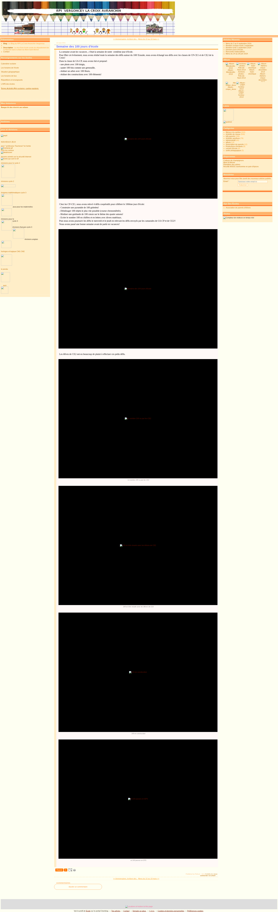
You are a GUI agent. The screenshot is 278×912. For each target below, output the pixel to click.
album (228, 142)
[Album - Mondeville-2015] (231, 68)
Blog (5, 44)
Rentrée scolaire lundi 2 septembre (239, 46)
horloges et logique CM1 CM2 (13, 251)
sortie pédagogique (233, 150)
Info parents (230, 136)
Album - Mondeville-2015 (230, 72)
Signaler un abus (139, 911)
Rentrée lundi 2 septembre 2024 (238, 48)
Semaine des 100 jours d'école (77, 46)
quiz (4, 285)
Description (8, 48)
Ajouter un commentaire (78, 887)
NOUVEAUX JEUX (8, 142)
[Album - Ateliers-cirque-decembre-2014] (263, 72)
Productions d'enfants (234, 146)
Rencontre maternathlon (235, 52)
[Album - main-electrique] (252, 68)
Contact (6, 52)
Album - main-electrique (252, 72)
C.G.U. (152, 911)
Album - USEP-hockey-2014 (241, 94)
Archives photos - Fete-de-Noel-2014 (241, 75)
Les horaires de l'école (10, 68)
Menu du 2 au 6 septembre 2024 (238, 44)
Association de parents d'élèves (238, 208)
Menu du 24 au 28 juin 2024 (237, 54)
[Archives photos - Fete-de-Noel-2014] (241, 70)
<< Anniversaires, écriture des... (125, 39)
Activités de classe (211, 874)
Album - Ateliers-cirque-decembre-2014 (263, 78)
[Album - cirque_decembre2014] (235, 85)
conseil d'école (231, 148)
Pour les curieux (7, 150)
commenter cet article (208, 875)
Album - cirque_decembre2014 (235, 88)
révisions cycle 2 (7, 181)
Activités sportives (233, 138)
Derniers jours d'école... (235, 50)
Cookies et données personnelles (171, 911)
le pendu (4, 269)
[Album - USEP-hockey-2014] (241, 89)
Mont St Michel (229, 163)
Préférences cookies (195, 911)
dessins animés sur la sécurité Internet (16, 157)
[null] (227, 122)
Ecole (88, 911)
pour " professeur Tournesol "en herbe (16, 146)
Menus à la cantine (233, 132)
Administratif (230, 140)
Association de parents (235, 144)
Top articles (115, 911)
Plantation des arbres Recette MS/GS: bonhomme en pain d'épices (241, 166)
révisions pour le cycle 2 (10, 163)
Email (225, 181)
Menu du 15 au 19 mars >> (148, 39)
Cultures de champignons (233, 160)
